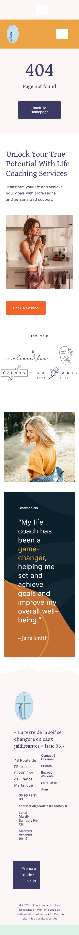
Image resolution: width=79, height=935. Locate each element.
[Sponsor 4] (53, 369)
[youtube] (28, 847)
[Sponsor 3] (14, 367)
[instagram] (35, 9)
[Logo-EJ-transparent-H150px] (13, 26)
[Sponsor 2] (66, 348)
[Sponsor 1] (29, 351)
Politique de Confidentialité (33, 914)
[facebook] (28, 9)
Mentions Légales (49, 909)
